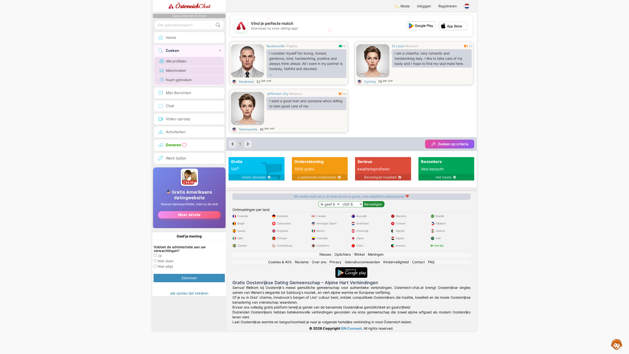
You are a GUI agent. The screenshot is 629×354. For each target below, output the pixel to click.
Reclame (302, 262)
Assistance (616, 344)
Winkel (359, 254)
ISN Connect (351, 328)
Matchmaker (176, 70)
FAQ (431, 262)
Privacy (335, 262)
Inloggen (424, 6)
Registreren (447, 6)
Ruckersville (276, 46)
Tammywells (248, 129)
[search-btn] (218, 25)
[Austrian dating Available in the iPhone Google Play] (351, 269)
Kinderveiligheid (396, 262)
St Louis (398, 46)
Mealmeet (246, 82)
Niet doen (165, 261)
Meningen (376, 254)
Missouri (411, 46)
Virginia (291, 46)
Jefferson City (277, 94)
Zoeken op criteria (453, 144)
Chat (192, 6)
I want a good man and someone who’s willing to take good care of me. (306, 103)
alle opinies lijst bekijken (189, 293)
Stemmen (189, 278)
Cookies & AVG (280, 262)
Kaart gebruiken (179, 80)
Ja (160, 255)
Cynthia (370, 82)
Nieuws (325, 254)
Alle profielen (176, 61)
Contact (418, 262)
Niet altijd (165, 266)
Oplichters (342, 254)
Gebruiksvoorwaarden (362, 262)
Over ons (319, 262)
